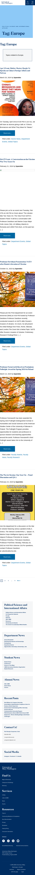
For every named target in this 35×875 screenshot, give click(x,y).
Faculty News (7, 643)
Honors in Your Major (9, 665)
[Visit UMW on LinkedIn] (13, 841)
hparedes (17, 77)
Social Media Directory (7, 845)
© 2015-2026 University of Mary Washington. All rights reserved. (17, 867)
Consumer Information (7, 831)
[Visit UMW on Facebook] (3, 841)
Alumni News (15, 139)
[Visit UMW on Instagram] (8, 841)
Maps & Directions (6, 779)
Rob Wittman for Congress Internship (13, 702)
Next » (18, 580)
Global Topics (13, 142)
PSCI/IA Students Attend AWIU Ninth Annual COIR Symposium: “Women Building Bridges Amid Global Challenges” (16, 714)
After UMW (8, 619)
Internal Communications (22, 845)
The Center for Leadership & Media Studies (16, 624)
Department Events (18, 241)
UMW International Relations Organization (14, 667)
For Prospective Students (12, 614)
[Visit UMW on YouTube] (18, 841)
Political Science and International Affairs (16, 612)
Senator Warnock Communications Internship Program (13, 710)
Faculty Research (13, 457)
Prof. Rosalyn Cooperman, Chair (12, 731)
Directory (4, 785)
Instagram (6, 756)
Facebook (12, 756)
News (3, 801)
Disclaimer (4, 825)
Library (3, 795)
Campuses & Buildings (7, 782)
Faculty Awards (16, 455)
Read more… (7, 133)
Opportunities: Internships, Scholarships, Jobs (15, 646)
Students (8, 617)
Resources (8, 621)
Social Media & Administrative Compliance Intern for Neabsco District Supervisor (17, 705)
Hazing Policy (5, 828)
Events (3, 804)
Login (22, 871)
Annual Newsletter (8, 639)
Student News (7, 662)
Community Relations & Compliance (10, 816)
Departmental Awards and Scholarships (14, 641)
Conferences (7, 663)
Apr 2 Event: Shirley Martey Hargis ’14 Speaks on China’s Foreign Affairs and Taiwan (15, 71)
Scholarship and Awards (12, 623)
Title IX (4, 813)
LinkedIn (19, 756)
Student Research (8, 669)
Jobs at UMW (5, 798)
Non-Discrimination (6, 819)
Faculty (7, 616)
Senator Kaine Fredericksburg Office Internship (15, 707)
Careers (6, 687)
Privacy (4, 822)
